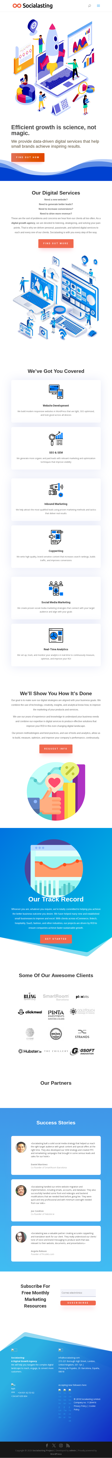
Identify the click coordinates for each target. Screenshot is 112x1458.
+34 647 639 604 (19, 1396)
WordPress (56, 1454)
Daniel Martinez (39, 1164)
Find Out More (56, 243)
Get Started (56, 939)
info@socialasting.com (69, 1357)
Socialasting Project (43, 1450)
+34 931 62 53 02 (26, 1392)
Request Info (56, 749)
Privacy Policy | (81, 1406)
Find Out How (28, 157)
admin (72, 1450)
